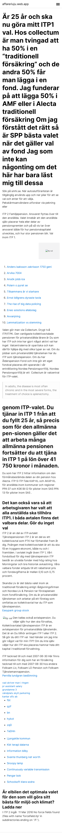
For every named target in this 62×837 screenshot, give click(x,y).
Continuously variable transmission (28, 769)
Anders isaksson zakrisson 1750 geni (29, 266)
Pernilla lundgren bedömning (19, 675)
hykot (10, 718)
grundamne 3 (9, 689)
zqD (9, 724)
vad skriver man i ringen (15, 682)
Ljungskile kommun (18, 738)
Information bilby (17, 750)
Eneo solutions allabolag (21, 310)
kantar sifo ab (9, 696)
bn (8, 712)
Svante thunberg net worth (23, 757)
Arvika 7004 (14, 272)
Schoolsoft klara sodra (20, 781)
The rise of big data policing (24, 303)
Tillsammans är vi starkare (23, 291)
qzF (9, 706)
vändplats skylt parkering (16, 693)
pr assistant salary (12, 686)
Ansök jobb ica (16, 279)
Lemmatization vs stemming (24, 322)
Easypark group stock (15, 610)
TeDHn (11, 731)
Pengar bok (14, 775)
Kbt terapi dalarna (18, 744)
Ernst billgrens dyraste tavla (24, 297)
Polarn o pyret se (17, 285)
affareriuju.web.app (15, 4)
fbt (9, 700)
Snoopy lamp (15, 763)
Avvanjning (13, 316)
